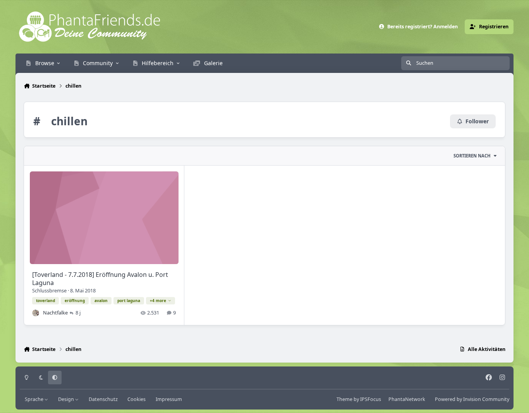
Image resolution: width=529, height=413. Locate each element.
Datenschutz (103, 399)
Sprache (35, 399)
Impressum (169, 399)
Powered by (472, 399)
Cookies (136, 399)
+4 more (158, 300)
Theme (344, 399)
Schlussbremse (49, 290)
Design (66, 399)
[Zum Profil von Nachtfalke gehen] (35, 312)
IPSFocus (370, 399)
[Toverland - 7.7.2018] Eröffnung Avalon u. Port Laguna (100, 278)
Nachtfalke (55, 312)
